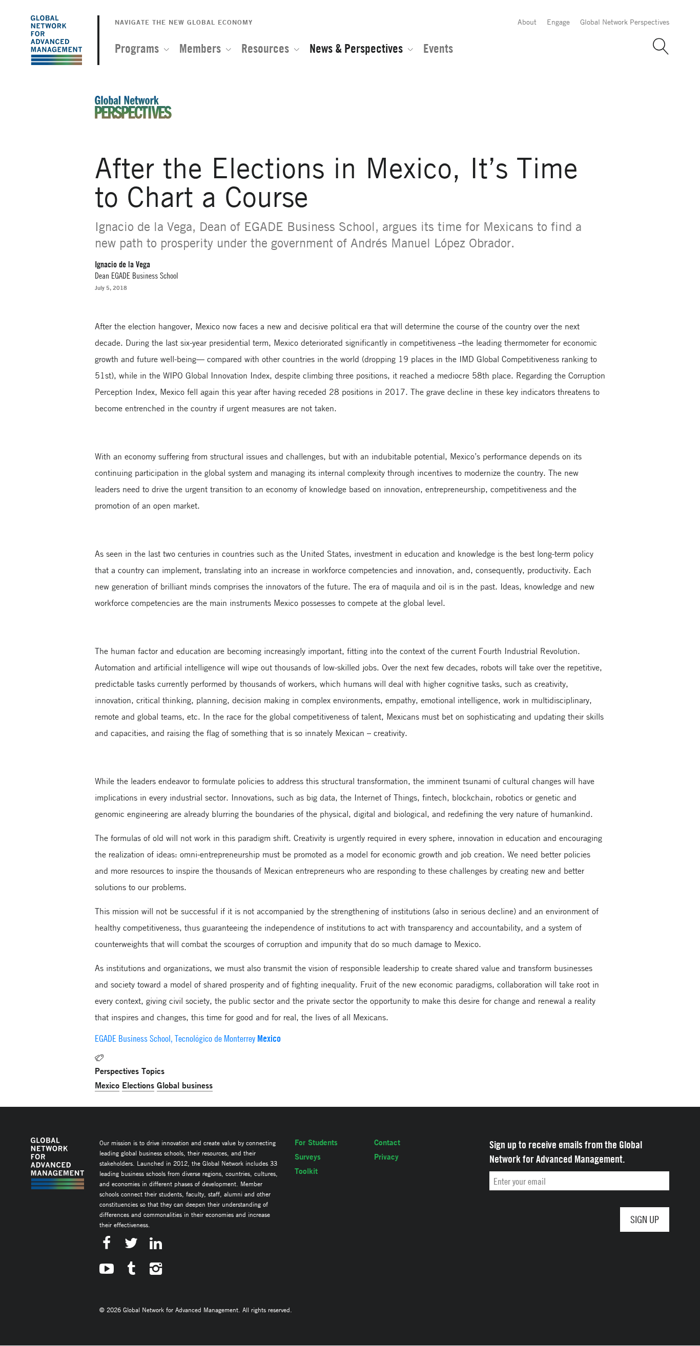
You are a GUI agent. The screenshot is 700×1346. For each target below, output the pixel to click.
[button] (657, 46)
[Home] (56, 40)
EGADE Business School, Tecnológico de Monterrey (175, 1038)
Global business (185, 1085)
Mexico (107, 1085)
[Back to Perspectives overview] (133, 116)
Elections (138, 1085)
